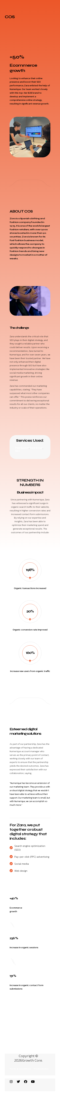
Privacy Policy (41, 1069)
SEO (17, 451)
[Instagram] (11, 1081)
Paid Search (22, 448)
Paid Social (36, 448)
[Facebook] (25, 1081)
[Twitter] (18, 1081)
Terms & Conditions (20, 1069)
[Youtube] (33, 1081)
